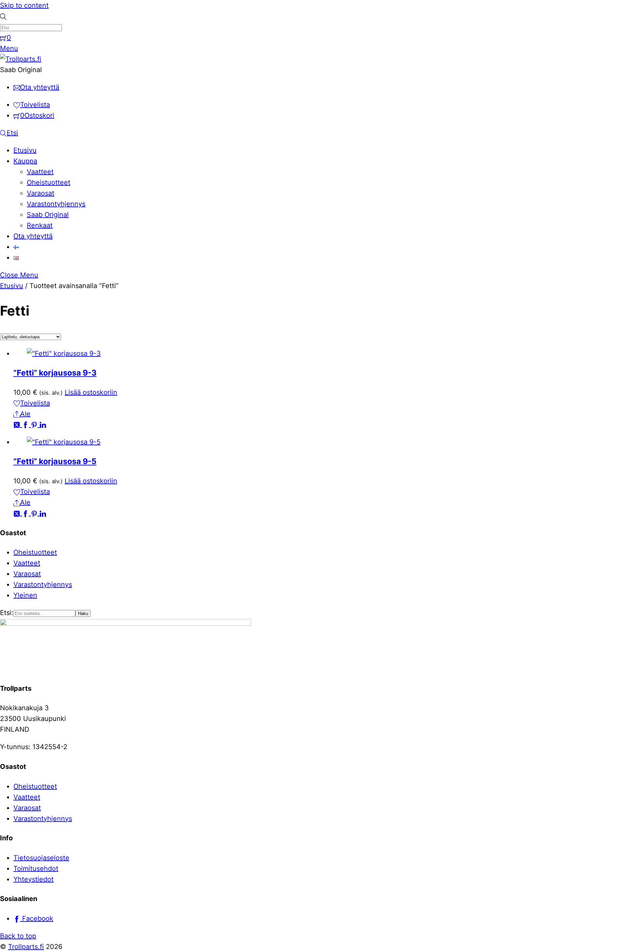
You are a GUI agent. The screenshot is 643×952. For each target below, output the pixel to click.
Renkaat (40, 225)
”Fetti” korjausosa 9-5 (54, 461)
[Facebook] (26, 425)
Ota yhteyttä (33, 236)
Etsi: (6, 613)
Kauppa (25, 161)
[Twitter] (17, 425)
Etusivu (25, 150)
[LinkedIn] (43, 425)
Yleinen (25, 595)
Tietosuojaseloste (41, 858)
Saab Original (48, 215)
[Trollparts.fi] (20, 59)
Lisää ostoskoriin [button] (91, 392)
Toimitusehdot (35, 868)
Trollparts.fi (26, 947)
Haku (83, 613)
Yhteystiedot (33, 879)
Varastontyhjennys (56, 204)
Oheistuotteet (48, 182)
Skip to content (24, 5)
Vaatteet (40, 172)
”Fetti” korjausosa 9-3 (54, 373)
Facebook (36, 918)
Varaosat (40, 193)
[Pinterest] (35, 425)
